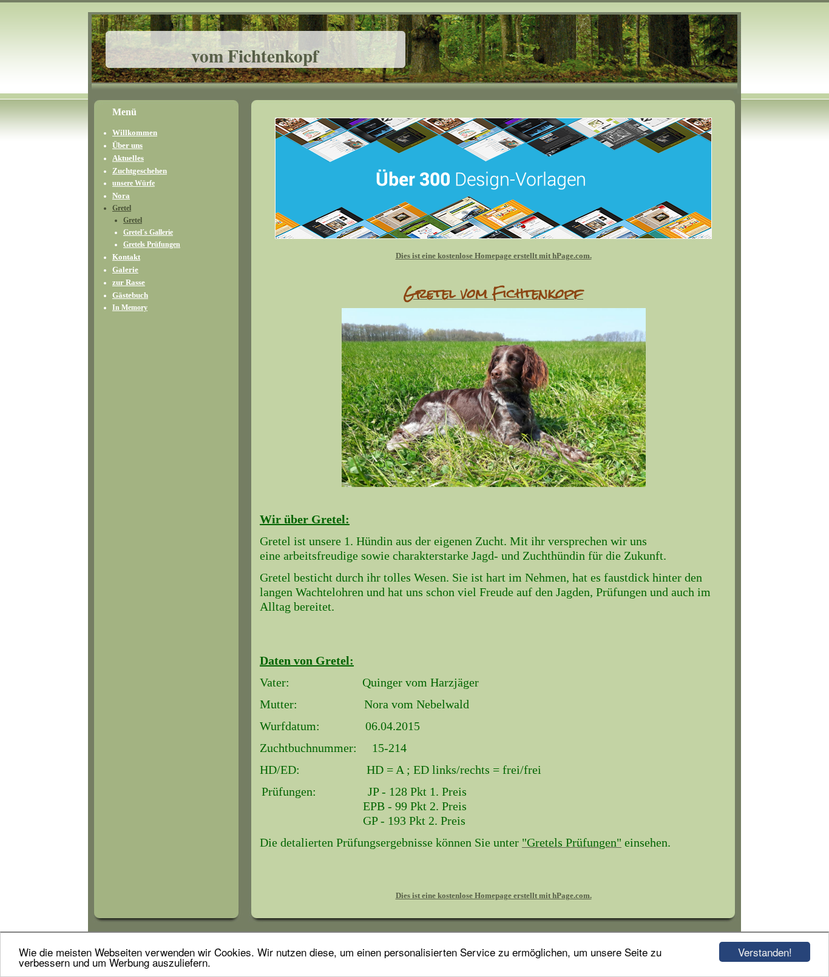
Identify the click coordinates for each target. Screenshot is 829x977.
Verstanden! (765, 951)
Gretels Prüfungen (151, 244)
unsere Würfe (133, 183)
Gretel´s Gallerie (148, 232)
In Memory (129, 307)
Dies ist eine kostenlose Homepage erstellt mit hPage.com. (494, 255)
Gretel (121, 208)
